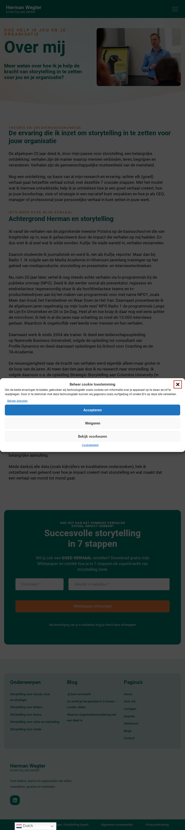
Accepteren (92, 410)
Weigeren (92, 423)
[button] (177, 384)
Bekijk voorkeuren (92, 436)
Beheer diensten (17, 401)
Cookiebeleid (90, 445)
